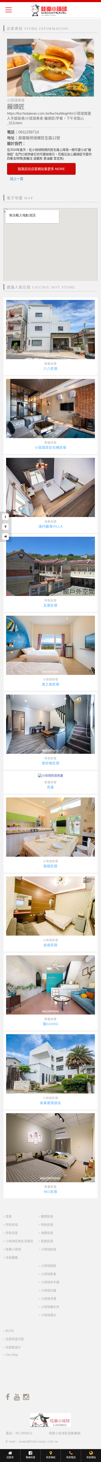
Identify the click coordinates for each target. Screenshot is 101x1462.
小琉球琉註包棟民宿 (50, 447)
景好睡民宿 (50, 763)
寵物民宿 (47, 1216)
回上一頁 (16, 179)
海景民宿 (50, 521)
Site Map (12, 1355)
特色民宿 (50, 600)
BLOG (10, 1331)
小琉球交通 (48, 1290)
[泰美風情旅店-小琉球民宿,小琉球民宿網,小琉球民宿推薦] (50, 1063)
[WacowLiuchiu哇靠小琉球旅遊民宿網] (49, 10)
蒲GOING (50, 1024)
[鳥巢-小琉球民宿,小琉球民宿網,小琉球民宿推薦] (50, 776)
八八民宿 (50, 368)
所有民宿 (12, 1224)
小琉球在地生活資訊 (19, 1241)
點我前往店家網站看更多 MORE (41, 169)
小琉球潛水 (48, 1315)
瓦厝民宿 (50, 605)
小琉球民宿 (50, 679)
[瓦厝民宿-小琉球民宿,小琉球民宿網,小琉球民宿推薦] (50, 566)
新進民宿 (50, 364)
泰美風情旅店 (50, 1103)
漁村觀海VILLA (51, 526)
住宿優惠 (12, 1257)
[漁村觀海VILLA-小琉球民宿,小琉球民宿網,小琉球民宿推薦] (50, 487)
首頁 (9, 1216)
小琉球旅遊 (48, 1266)
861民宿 (50, 1192)
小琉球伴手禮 (50, 1282)
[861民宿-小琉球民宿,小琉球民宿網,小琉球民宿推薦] (50, 1147)
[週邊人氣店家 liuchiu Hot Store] (5, 536)
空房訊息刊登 (15, 1339)
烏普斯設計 (13, 1347)
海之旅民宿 (50, 684)
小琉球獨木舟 (50, 1307)
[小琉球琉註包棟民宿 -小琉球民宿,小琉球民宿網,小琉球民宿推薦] (50, 408)
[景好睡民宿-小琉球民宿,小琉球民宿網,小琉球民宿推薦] (50, 724)
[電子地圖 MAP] (5, 526)
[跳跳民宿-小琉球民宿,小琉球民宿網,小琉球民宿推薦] (50, 827)
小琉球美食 (48, 1274)
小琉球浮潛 (48, 1298)
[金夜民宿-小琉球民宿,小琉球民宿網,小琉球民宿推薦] (50, 906)
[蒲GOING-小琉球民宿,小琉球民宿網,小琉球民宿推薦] (50, 985)
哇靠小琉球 (13, 1249)
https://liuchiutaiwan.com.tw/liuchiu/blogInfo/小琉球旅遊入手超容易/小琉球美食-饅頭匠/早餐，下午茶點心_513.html (49, 118)
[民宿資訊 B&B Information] (5, 516)
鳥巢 (50, 787)
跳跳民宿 (50, 866)
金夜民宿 (50, 945)
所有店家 (12, 1233)
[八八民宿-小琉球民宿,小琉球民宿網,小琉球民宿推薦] (50, 329)
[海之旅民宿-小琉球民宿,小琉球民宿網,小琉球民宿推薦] (50, 645)
